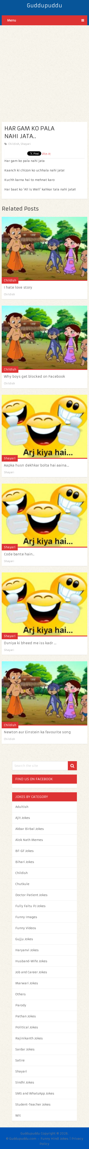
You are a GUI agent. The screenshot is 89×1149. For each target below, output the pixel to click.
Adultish (21, 807)
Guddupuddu (44, 5)
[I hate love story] (44, 249)
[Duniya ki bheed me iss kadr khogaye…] (44, 604)
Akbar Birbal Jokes (29, 829)
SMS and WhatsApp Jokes (34, 1093)
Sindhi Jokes (24, 1082)
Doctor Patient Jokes (31, 895)
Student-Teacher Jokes (33, 1104)
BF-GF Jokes (24, 851)
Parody (20, 1005)
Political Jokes (26, 1027)
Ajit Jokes (22, 818)
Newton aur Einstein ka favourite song (37, 732)
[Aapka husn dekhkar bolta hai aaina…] (44, 427)
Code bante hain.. (19, 554)
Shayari (26, 143)
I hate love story (18, 287)
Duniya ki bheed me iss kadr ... (30, 643)
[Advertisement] (44, 69)
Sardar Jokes (25, 1049)
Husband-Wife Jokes (31, 961)
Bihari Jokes (24, 862)
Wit (18, 1115)
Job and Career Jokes (31, 972)
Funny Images (26, 917)
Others (20, 994)
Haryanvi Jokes (27, 950)
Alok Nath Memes (29, 840)
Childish (13, 143)
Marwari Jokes (26, 983)
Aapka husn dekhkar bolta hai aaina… (36, 465)
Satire (20, 1060)
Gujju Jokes (24, 939)
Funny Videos (25, 928)
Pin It (46, 154)
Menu (11, 20)
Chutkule (22, 884)
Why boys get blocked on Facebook (34, 376)
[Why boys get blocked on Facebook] (44, 338)
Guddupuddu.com (22, 1139)
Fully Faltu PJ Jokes (30, 906)
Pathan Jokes (25, 1016)
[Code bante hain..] (44, 516)
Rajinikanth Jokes (29, 1038)
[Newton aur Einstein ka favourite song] (44, 693)
